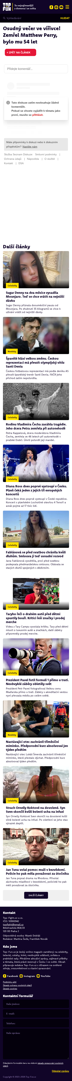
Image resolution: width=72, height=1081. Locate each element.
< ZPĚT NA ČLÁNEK (18, 52)
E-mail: (10, 1013)
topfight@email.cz (13, 924)
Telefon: (10, 1023)
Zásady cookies (10, 988)
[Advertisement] (36, 204)
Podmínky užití (9, 982)
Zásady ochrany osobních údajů (17, 985)
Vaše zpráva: (13, 1032)
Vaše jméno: (13, 1003)
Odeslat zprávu (60, 1071)
